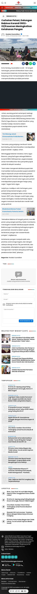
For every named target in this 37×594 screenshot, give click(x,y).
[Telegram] (34, 63)
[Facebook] (23, 63)
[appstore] (6, 566)
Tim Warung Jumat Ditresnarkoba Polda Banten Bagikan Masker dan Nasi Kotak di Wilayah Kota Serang (13, 135)
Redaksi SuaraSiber (13, 34)
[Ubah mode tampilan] (5, 2)
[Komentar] (16, 591)
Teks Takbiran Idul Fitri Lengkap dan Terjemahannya (21, 480)
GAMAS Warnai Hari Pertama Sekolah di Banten (22, 370)
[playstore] (18, 566)
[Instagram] (9, 557)
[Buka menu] (34, 3)
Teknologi (9, 7)
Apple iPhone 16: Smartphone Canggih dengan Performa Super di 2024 (21, 419)
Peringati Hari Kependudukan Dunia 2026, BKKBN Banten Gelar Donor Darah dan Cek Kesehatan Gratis (24, 360)
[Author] (2, 34)
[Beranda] (2, 7)
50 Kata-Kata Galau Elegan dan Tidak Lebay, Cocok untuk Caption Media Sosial (20, 450)
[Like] (10, 591)
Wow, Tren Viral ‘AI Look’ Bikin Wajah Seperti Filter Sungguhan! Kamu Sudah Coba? (21, 493)
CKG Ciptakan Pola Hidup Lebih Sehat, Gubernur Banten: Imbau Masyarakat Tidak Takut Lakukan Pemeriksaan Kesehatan (23, 339)
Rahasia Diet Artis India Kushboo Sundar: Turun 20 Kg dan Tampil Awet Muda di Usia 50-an (20, 440)
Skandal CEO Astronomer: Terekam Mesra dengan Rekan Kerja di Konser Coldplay (20, 514)
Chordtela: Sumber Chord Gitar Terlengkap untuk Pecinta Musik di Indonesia (20, 430)
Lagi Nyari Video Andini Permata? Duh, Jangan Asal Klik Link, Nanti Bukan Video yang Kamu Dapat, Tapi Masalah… (20, 399)
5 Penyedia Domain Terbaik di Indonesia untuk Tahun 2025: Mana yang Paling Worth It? (20, 409)
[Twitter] (27, 63)
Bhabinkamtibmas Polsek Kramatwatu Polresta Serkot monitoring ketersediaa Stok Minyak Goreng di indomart (12, 210)
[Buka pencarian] (2, 2)
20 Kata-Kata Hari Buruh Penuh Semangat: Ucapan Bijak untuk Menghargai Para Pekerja (19, 460)
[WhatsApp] (30, 63)
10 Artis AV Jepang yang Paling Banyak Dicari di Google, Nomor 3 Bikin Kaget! (20, 389)
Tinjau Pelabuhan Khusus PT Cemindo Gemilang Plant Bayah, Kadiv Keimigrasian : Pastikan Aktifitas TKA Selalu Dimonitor (20, 471)
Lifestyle (18, 7)
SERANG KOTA (11, 16)
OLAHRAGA (26, 7)
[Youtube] (12, 557)
